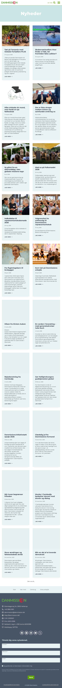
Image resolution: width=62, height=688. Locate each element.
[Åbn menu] (58, 2)
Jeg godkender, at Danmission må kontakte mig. (18, 666)
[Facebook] (22, 633)
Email (4, 658)
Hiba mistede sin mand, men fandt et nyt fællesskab (15, 109)
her (25, 670)
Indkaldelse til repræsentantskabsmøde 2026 (16, 220)
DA (48, 2)
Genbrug (33, 589)
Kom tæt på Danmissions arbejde (46, 269)
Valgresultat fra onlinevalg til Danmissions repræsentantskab (43, 221)
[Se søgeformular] (54, 2)
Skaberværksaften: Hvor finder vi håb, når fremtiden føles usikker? (46, 52)
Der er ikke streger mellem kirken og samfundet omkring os (45, 109)
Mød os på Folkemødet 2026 (45, 168)
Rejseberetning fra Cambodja (13, 378)
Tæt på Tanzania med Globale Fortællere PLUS (15, 51)
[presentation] (15, 35)
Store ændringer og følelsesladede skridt (14, 553)
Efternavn (5, 651)
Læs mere (8, 76)
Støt (14, 589)
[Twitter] (40, 633)
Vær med (23, 589)
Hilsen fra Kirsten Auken (15, 324)
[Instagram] (26, 633)
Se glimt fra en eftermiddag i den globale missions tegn (14, 169)
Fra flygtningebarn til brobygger (14, 269)
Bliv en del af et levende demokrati (45, 553)
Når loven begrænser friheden (14, 495)
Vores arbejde (44, 589)
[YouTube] (35, 633)
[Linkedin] (31, 633)
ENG (51, 2)
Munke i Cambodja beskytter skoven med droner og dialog (45, 496)
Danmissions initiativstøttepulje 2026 (16, 436)
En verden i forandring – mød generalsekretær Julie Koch (45, 326)
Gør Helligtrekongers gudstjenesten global (44, 378)
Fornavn (4, 644)
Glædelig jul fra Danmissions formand (44, 436)
